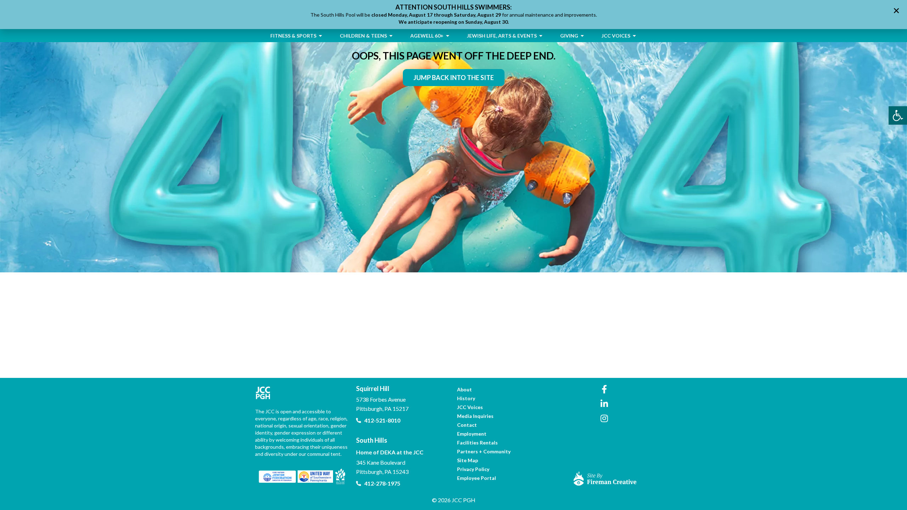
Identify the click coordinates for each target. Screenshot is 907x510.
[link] (898, 115)
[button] (896, 10)
